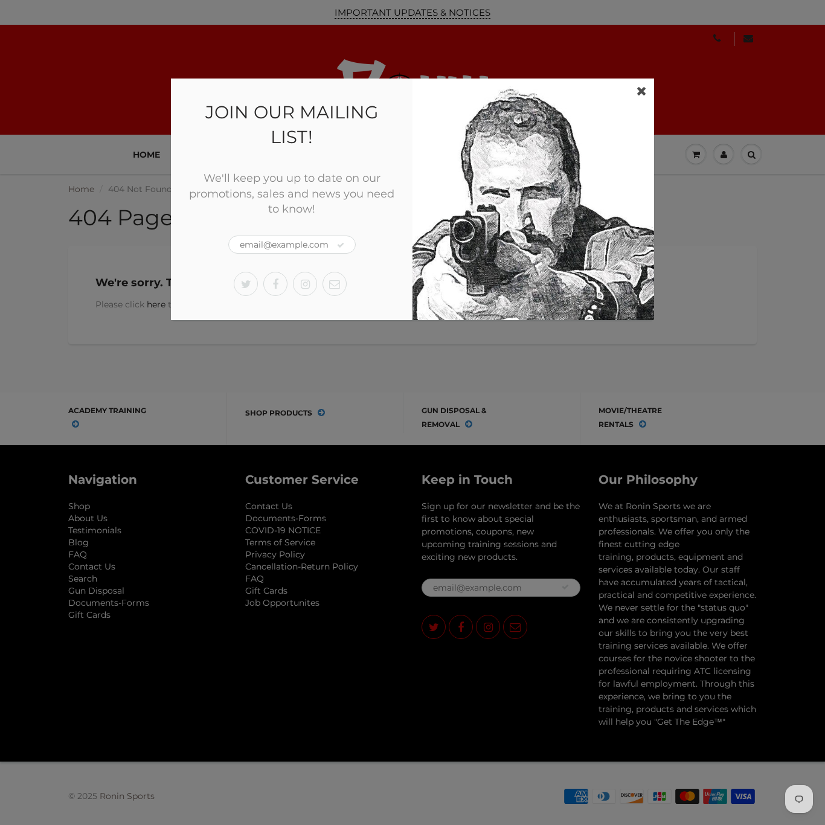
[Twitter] (246, 284)
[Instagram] (305, 284)
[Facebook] (275, 284)
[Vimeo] (335, 284)
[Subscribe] (340, 245)
